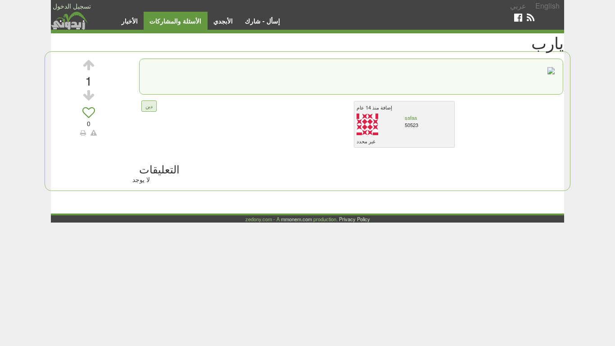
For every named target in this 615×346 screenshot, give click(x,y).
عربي (518, 5)
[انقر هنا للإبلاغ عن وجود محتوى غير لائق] (93, 132)
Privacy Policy (354, 219)
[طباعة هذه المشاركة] (83, 132)
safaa (411, 117)
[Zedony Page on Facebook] (518, 17)
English (547, 5)
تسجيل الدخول (72, 5)
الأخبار (130, 20)
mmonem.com (296, 219)
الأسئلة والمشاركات (175, 20)
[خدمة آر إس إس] (530, 17)
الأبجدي (223, 20)
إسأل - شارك (262, 20)
